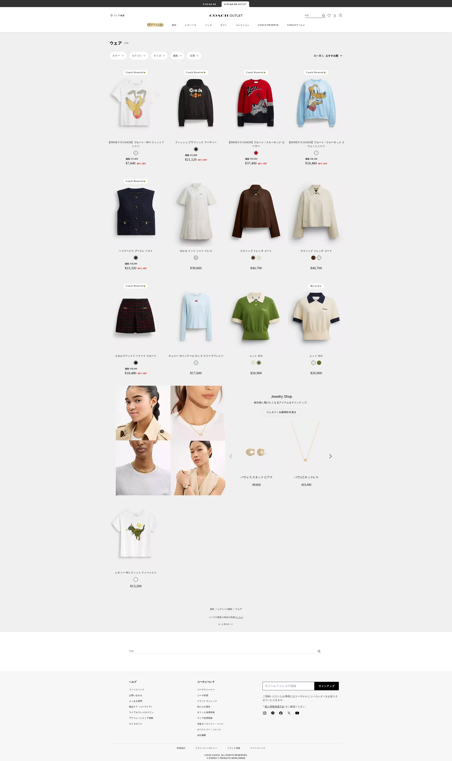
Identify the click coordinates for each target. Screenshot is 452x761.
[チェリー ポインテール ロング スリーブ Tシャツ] (196, 316)
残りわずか (316, 286)
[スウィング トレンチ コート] (256, 211)
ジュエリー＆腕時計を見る (281, 412)
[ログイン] (335, 15)
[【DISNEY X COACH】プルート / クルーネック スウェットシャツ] (316, 102)
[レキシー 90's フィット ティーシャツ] (135, 533)
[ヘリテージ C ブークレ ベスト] (135, 211)
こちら (240, 617)
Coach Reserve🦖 (136, 72)
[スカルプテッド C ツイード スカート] (135, 316)
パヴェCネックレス (306, 477)
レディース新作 (225, 609)
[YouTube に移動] (297, 714)
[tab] (209, 4)
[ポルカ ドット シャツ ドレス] (196, 211)
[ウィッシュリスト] (329, 15)
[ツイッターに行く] (289, 714)
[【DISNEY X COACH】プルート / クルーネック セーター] (256, 102)
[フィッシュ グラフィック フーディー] (196, 102)
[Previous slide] (231, 456)
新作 (212, 609)
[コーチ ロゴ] (226, 15)
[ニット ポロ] (256, 316)
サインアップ (327, 686)
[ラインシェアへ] (273, 714)
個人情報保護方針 (274, 706)
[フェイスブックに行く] (281, 714)
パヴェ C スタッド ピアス (256, 477)
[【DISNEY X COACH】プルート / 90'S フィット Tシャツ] (135, 102)
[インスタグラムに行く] (265, 714)
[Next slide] (330, 456)
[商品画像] (255, 447)
